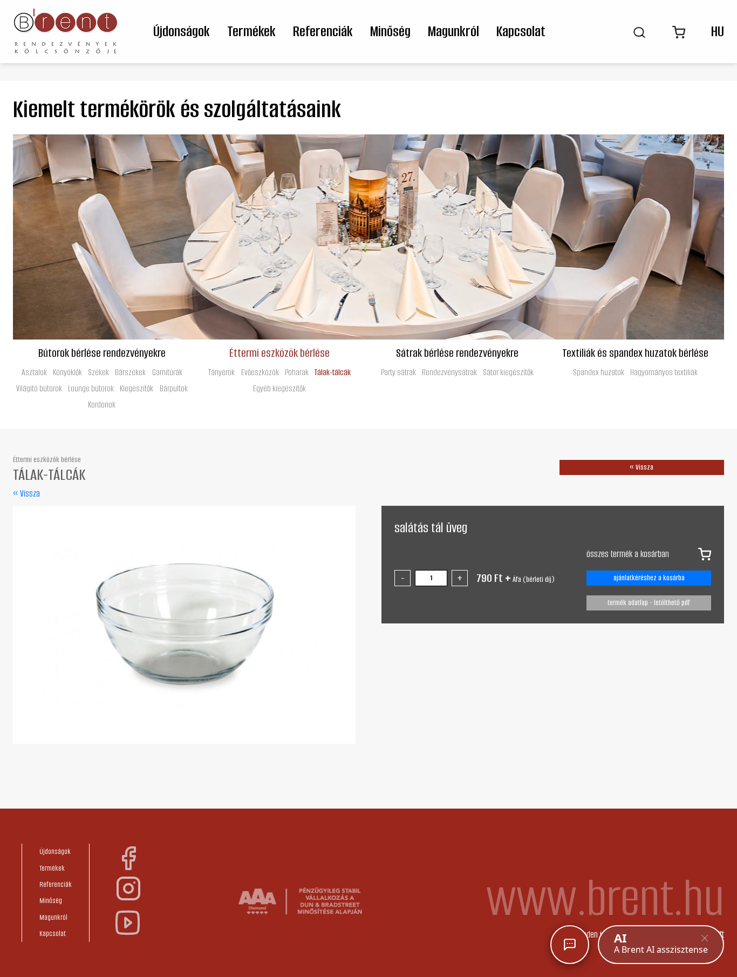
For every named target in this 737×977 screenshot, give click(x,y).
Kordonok (101, 404)
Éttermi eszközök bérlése (279, 352)
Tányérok (221, 372)
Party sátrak (398, 372)
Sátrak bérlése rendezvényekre (457, 352)
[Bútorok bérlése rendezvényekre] (102, 237)
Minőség (390, 31)
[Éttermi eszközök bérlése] (280, 237)
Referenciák (323, 31)
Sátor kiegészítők (508, 372)
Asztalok (34, 372)
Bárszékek (130, 372)
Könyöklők (67, 372)
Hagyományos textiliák (664, 372)
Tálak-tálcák (333, 372)
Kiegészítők (136, 388)
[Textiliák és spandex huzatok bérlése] (636, 237)
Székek (98, 372)
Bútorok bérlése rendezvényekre (102, 352)
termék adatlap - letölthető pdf (649, 603)
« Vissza (26, 493)
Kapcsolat (520, 31)
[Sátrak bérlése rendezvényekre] (457, 237)
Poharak (297, 372)
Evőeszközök (260, 372)
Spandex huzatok (598, 372)
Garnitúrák (167, 372)
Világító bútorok (39, 388)
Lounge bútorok (91, 388)
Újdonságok (181, 31)
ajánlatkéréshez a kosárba (649, 578)
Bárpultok (174, 388)
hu (717, 31)
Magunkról (453, 31)
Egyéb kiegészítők (279, 388)
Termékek (251, 31)
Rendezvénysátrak (449, 372)
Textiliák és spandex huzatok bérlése (635, 352)
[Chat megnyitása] (569, 944)
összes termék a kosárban (627, 553)
